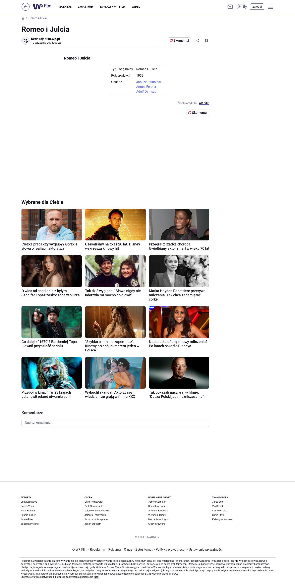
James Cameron (157, 501)
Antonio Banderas (158, 510)
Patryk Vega (27, 506)
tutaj (96, 577)
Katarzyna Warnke (222, 519)
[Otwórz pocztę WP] (230, 6)
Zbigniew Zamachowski (97, 510)
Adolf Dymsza (146, 91)
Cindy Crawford (156, 523)
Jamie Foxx (27, 519)
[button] (242, 6)
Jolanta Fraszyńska (95, 515)
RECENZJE (64, 6)
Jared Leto (218, 501)
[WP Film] (45, 6)
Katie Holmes (28, 510)
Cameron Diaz (220, 510)
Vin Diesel (217, 506)
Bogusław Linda (157, 506)
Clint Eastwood (29, 501)
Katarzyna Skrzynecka (96, 519)
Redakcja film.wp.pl (45, 39)
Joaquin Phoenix (30, 523)
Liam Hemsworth (93, 501)
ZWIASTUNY (86, 6)
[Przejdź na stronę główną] (25, 9)
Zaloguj (257, 6)
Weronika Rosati (157, 515)
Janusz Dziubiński (149, 82)
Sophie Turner (28, 515)
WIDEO (136, 6)
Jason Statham (92, 523)
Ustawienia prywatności (205, 549)
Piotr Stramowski (93, 506)
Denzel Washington (158, 519)
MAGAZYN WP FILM (112, 6)
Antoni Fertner (146, 87)
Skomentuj (181, 40)
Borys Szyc (218, 515)
